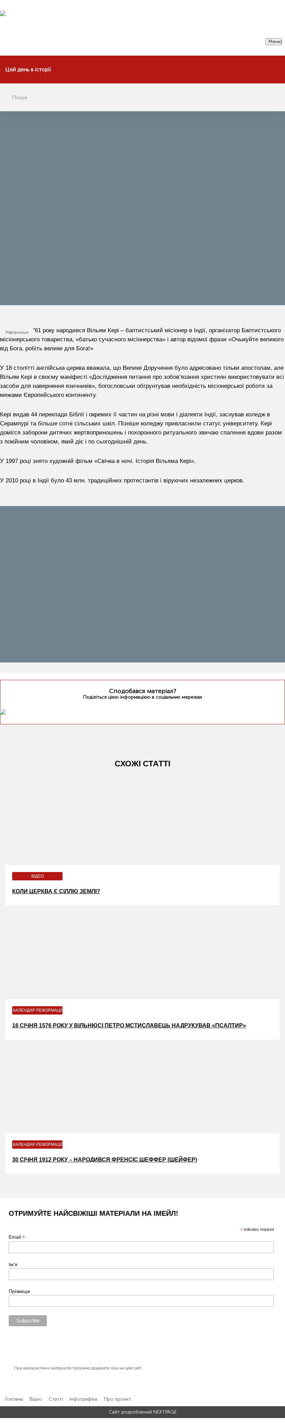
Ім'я (13, 1264)
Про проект (117, 1399)
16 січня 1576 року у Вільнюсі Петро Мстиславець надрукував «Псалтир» (129, 1025)
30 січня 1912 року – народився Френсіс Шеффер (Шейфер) (104, 1160)
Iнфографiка (83, 1399)
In (155, 710)
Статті (56, 1399)
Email (17, 1237)
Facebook (142, 710)
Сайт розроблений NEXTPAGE (143, 1412)
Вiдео (36, 1399)
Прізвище (19, 1291)
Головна (14, 1399)
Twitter (128, 710)
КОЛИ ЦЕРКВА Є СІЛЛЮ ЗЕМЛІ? (56, 891)
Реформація (16, 332)
